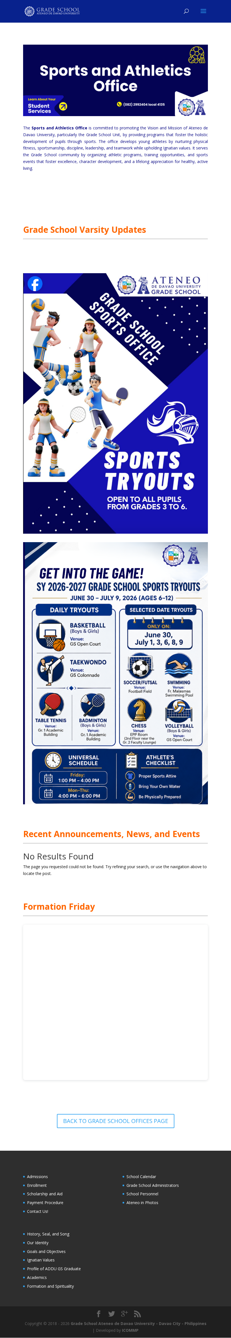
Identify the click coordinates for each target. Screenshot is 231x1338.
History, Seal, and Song (48, 1234)
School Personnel (142, 1193)
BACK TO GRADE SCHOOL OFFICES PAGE (115, 1121)
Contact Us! (37, 1211)
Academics (37, 1277)
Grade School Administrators (152, 1185)
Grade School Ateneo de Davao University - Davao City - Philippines (138, 1323)
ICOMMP (130, 1330)
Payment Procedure (45, 1202)
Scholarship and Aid (45, 1193)
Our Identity (37, 1242)
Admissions (37, 1176)
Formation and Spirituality (50, 1286)
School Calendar (141, 1176)
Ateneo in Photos (142, 1202)
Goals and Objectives (46, 1251)
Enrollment (37, 1185)
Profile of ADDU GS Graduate (54, 1268)
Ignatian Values (41, 1260)
